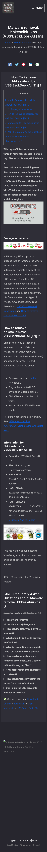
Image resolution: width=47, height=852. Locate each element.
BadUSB (33, 708)
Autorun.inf (10, 425)
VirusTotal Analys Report (22, 520)
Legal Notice (12, 845)
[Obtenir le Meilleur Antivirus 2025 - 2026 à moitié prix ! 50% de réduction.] (23, 746)
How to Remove (22, 42)
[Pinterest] (23, 64)
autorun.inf (19, 703)
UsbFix (32, 378)
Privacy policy (25, 845)
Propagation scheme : (20, 109)
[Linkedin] (30, 64)
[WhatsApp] (37, 64)
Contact (36, 845)
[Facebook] (10, 64)
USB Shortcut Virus (19, 421)
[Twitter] (17, 64)
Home (8, 42)
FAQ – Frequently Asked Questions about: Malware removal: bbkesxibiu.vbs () (23, 136)
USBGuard (22, 708)
